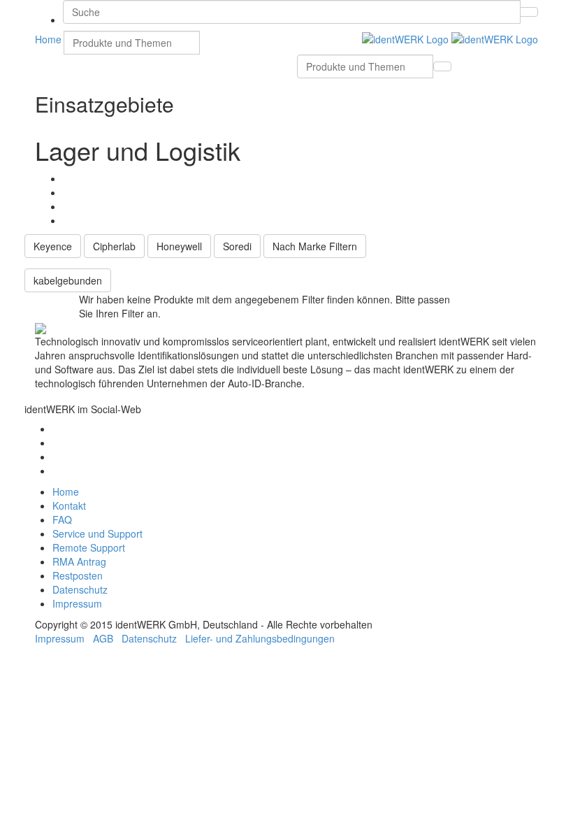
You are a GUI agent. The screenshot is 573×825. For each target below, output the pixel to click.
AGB (103, 638)
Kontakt (69, 505)
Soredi (237, 246)
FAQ (62, 519)
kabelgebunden (68, 280)
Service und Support (97, 533)
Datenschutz (80, 589)
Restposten (77, 575)
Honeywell (179, 246)
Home (65, 491)
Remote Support (88, 547)
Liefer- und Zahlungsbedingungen (260, 638)
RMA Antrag (79, 561)
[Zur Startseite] (450, 38)
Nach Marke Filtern (315, 246)
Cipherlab (114, 246)
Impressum (77, 603)
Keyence (53, 246)
